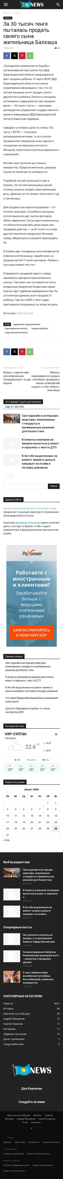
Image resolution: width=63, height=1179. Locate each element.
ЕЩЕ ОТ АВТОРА (14, 406)
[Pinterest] (22, 55)
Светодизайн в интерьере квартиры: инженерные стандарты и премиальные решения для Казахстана (27, 666)
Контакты (36, 1122)
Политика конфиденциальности (16, 1165)
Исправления (33, 1142)
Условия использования (43, 1165)
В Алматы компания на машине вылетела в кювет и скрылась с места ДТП (40, 443)
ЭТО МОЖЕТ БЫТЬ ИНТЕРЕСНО (23, 402)
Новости (17, 12)
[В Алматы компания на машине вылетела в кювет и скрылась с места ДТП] (11, 443)
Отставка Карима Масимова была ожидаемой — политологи (32, 700)
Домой (6, 12)
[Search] (58, 4)
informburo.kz (25, 313)
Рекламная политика (51, 1142)
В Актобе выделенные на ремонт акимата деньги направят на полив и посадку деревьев (31, 689)
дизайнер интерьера (28, 522)
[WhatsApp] (30, 55)
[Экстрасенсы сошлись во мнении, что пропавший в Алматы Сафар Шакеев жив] (11, 939)
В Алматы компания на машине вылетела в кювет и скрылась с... (41, 893)
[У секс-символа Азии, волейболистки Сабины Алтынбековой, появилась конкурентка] (11, 977)
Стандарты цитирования (13, 1153)
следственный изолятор (16, 332)
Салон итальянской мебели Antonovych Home (29, 508)
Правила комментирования (38, 1153)
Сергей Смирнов (46, 1118)
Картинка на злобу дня (18, 1115)
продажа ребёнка (39, 328)
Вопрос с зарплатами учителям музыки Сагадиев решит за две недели (17, 378)
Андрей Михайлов (26, 1118)
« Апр (6, 840)
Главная (49, 1115)
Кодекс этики (19, 1142)
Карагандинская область (16, 328)
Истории (9, 1118)
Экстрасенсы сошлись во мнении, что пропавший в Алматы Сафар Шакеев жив (39, 938)
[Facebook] (6, 55)
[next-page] (11, 476)
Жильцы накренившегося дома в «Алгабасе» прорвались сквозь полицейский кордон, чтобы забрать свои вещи (46, 381)
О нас (25, 1122)
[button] (5, 4)
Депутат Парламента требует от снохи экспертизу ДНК (27, 710)
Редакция (7, 1142)
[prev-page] (5, 476)
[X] (14, 55)
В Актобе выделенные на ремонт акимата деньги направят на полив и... (37, 910)
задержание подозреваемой (26, 324)
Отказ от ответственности (14, 1171)
